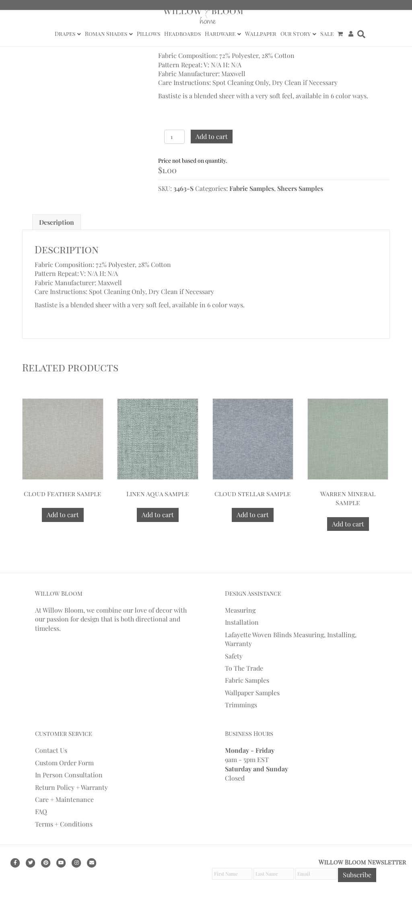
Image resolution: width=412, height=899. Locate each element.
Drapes (65, 33)
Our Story (295, 33)
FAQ (41, 811)
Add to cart (212, 136)
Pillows (148, 33)
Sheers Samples (300, 188)
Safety (234, 656)
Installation (242, 622)
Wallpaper (260, 33)
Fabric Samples (251, 188)
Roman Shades (106, 33)
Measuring (240, 610)
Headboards (182, 33)
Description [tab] (56, 222)
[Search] (360, 34)
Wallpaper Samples (252, 692)
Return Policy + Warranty (71, 787)
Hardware (220, 33)
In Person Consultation (69, 775)
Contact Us (51, 750)
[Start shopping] (341, 34)
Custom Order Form (64, 762)
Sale (327, 33)
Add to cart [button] (63, 514)
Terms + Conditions (64, 824)
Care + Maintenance (64, 799)
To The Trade (244, 668)
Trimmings (241, 704)
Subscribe (357, 874)
